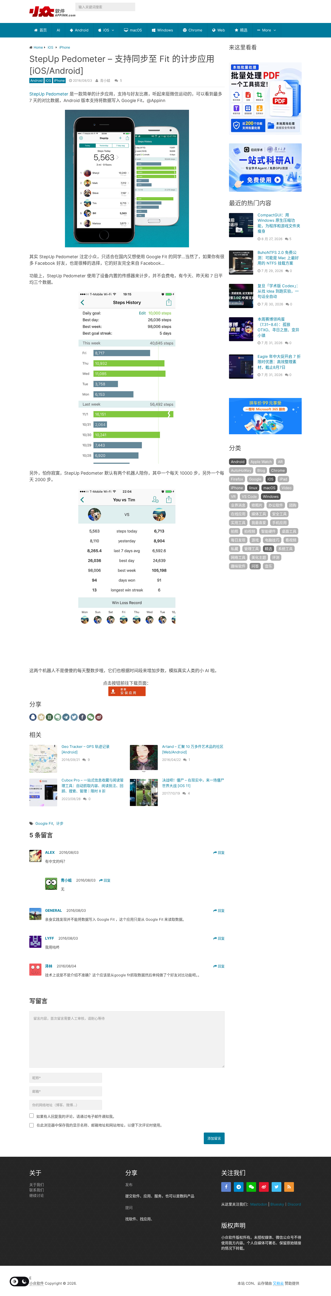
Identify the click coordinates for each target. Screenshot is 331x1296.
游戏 (255, 540)
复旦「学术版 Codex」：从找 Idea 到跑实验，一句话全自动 (279, 291)
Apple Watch (261, 461)
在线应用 (238, 514)
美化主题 (259, 557)
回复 (221, 852)
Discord (294, 1204)
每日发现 (238, 540)
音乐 (268, 566)
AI (58, 30)
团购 (292, 505)
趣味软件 (238, 566)
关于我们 (36, 1184)
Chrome (195, 30)
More (266, 30)
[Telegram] (239, 1187)
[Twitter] (276, 1187)
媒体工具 (259, 514)
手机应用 (279, 522)
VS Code (249, 496)
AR (280, 461)
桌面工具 (289, 531)
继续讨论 (36, 1195)
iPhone (59, 80)
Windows (164, 30)
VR (233, 496)
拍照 (234, 531)
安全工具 (279, 514)
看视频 (290, 540)
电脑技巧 (272, 540)
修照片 (257, 505)
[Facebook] (226, 1187)
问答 (255, 566)
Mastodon (258, 1204)
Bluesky (277, 1204)
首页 (43, 30)
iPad (283, 479)
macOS (135, 30)
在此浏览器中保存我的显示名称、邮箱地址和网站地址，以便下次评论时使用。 (100, 1125)
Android (81, 30)
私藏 (234, 548)
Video (287, 488)
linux (253, 488)
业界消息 (238, 505)
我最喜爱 (259, 522)
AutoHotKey (241, 470)
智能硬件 (268, 531)
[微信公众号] (251, 1187)
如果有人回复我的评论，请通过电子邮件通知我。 (76, 1116)
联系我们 (36, 1190)
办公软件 (275, 505)
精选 (243, 30)
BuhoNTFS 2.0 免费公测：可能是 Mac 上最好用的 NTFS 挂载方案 (278, 258)
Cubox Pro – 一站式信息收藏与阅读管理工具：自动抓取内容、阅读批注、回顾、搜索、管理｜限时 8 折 (93, 785)
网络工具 (238, 557)
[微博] (264, 1187)
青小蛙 (105, 80)
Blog (261, 470)
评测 (275, 557)
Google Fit (44, 823)
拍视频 (249, 531)
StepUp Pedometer (48, 93)
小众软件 (36, 1283)
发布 (129, 1184)
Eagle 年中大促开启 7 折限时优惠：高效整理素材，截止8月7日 (279, 362)
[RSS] (289, 1187)
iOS (105, 30)
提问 (129, 1207)
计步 (59, 823)
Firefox (237, 479)
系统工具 (285, 548)
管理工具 (251, 548)
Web (220, 30)
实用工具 (238, 522)
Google (255, 479)
